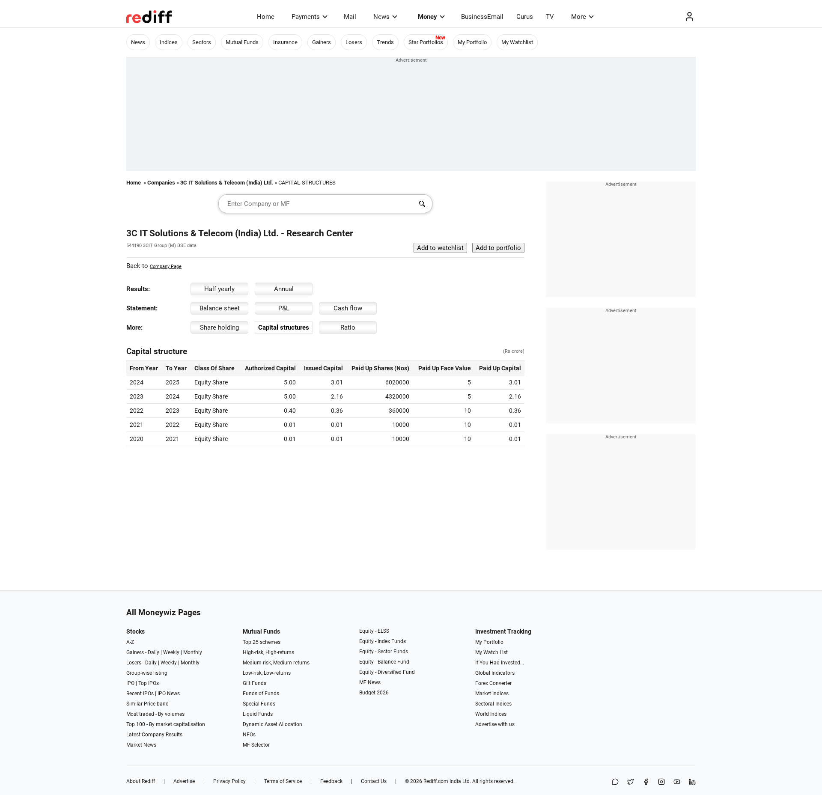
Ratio (347, 327)
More (578, 17)
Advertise (184, 781)
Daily (153, 652)
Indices (169, 42)
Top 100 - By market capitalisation (165, 724)
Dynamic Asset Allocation (272, 724)
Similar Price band (147, 704)
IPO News (169, 694)
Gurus (524, 17)
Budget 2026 (374, 693)
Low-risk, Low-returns (267, 673)
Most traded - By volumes (155, 714)
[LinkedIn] (692, 782)
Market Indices (492, 694)
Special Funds (259, 704)
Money (427, 17)
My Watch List (491, 652)
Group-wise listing (146, 673)
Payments (306, 17)
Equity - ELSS (374, 631)
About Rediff (140, 781)
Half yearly (219, 289)
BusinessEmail (482, 17)
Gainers (321, 42)
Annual (284, 289)
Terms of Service (283, 781)
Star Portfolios (425, 42)
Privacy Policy (229, 781)
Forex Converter (493, 683)
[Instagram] (661, 782)
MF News (370, 682)
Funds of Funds (261, 694)
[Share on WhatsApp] (615, 782)
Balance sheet (220, 308)
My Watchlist (517, 42)
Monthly (192, 652)
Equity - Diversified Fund (387, 672)
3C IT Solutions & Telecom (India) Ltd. (226, 182)
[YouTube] (676, 782)
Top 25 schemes (261, 642)
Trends (385, 42)
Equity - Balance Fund (384, 662)
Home (265, 17)
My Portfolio (472, 42)
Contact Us (374, 781)
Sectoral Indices (493, 704)
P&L (283, 308)
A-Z (130, 642)
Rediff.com (435, 781)
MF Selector (256, 745)
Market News (141, 745)
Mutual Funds (242, 42)
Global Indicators (495, 673)
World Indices (490, 714)
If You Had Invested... (499, 663)
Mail (350, 17)
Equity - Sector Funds (383, 652)
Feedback (331, 781)
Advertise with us (495, 724)
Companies (161, 182)
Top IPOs (148, 683)
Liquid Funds (258, 714)
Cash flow (348, 308)
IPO (130, 683)
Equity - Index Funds (382, 641)
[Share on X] (630, 782)
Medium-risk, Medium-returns (276, 663)
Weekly (171, 652)
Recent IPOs (140, 694)
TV (550, 17)
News (381, 17)
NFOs (249, 735)
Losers (353, 42)
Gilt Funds (254, 683)
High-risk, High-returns (268, 652)
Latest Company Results (154, 735)
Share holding (219, 327)
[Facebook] (646, 782)
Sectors (201, 42)
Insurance (285, 42)
